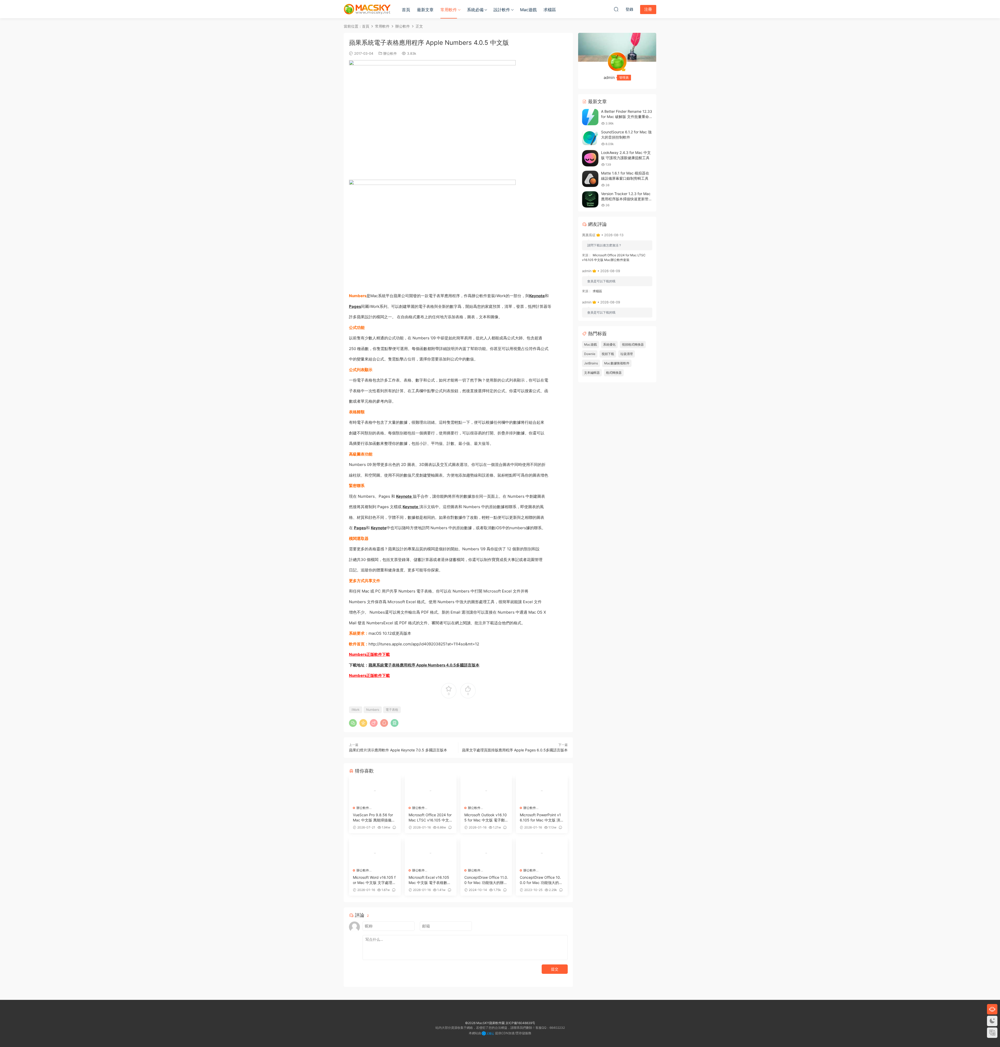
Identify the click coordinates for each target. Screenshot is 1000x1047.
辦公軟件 (390, 53)
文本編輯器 (592, 373)
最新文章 (425, 9)
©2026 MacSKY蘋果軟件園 (485, 1023)
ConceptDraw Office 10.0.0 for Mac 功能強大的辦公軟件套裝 (541, 880)
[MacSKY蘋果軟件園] (367, 9)
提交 (554, 969)
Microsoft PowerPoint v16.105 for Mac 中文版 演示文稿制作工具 (540, 818)
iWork (356, 710)
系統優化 (609, 344)
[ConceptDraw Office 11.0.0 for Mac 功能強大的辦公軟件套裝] (486, 853)
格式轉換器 (614, 373)
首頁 (406, 9)
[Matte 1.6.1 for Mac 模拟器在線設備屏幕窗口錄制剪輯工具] (590, 179)
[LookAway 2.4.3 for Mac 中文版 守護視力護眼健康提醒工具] (590, 158)
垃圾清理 (626, 354)
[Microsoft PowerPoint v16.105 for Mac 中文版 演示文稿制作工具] (542, 791)
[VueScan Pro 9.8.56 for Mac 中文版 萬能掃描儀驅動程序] (375, 791)
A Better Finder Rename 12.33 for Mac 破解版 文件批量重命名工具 (626, 116)
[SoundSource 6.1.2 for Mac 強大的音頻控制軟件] (590, 137)
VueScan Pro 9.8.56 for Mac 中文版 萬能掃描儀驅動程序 (374, 818)
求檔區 (549, 9)
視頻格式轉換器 (633, 344)
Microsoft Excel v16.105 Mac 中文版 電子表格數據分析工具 (430, 880)
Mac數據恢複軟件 (616, 363)
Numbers (372, 710)
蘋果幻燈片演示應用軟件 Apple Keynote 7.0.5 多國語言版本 (398, 750)
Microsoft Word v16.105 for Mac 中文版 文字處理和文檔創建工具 (374, 880)
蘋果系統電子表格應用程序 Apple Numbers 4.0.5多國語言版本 (423, 665)
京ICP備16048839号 (520, 1023)
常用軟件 (448, 9)
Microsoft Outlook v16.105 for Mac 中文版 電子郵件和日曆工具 (485, 818)
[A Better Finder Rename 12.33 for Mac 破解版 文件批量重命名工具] (590, 117)
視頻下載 (608, 354)
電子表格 (392, 710)
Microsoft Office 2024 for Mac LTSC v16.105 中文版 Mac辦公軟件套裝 (430, 818)
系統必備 (475, 9)
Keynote (537, 295)
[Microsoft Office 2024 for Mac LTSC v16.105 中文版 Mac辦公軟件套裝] (431, 791)
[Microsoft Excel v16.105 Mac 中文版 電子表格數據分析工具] (431, 853)
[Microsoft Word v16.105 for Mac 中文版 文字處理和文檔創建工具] (375, 853)
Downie (589, 354)
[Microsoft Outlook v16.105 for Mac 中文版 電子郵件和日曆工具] (486, 791)
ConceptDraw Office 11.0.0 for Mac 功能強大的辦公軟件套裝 (486, 880)
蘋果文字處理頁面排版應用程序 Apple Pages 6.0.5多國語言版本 (515, 750)
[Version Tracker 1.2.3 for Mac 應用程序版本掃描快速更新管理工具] (590, 199)
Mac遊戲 (528, 9)
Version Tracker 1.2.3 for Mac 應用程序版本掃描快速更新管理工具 (626, 198)
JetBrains (591, 363)
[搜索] (616, 9)
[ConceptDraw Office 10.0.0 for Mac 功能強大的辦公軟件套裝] (542, 853)
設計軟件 (501, 9)
